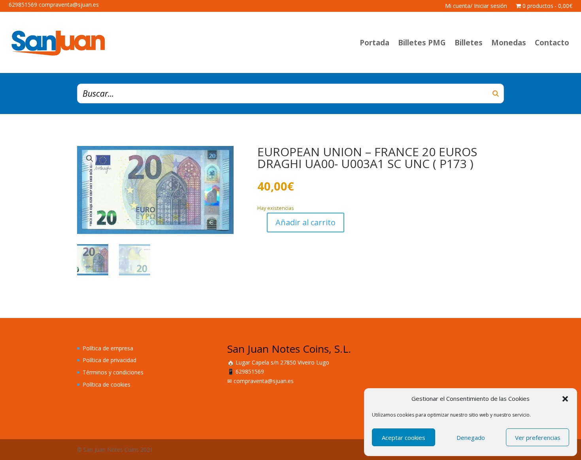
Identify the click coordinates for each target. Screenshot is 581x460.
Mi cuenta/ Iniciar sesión (476, 6)
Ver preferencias (537, 437)
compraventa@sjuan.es (264, 381)
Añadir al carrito (305, 222)
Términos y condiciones (113, 372)
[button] (565, 399)
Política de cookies (106, 384)
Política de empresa (108, 348)
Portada (374, 42)
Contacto (552, 42)
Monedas (508, 42)
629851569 (250, 371)
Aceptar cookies (403, 437)
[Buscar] (496, 93)
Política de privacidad (109, 360)
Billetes (469, 42)
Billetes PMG (422, 42)
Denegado (470, 437)
